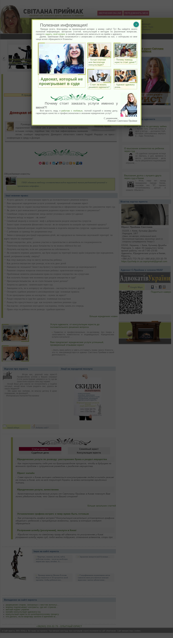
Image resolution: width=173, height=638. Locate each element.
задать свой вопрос (55, 34)
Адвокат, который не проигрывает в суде (61, 81)
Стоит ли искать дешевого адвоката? (99, 85)
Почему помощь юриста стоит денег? (125, 60)
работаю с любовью (72, 110)
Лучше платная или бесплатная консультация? (97, 62)
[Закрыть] (136, 24)
